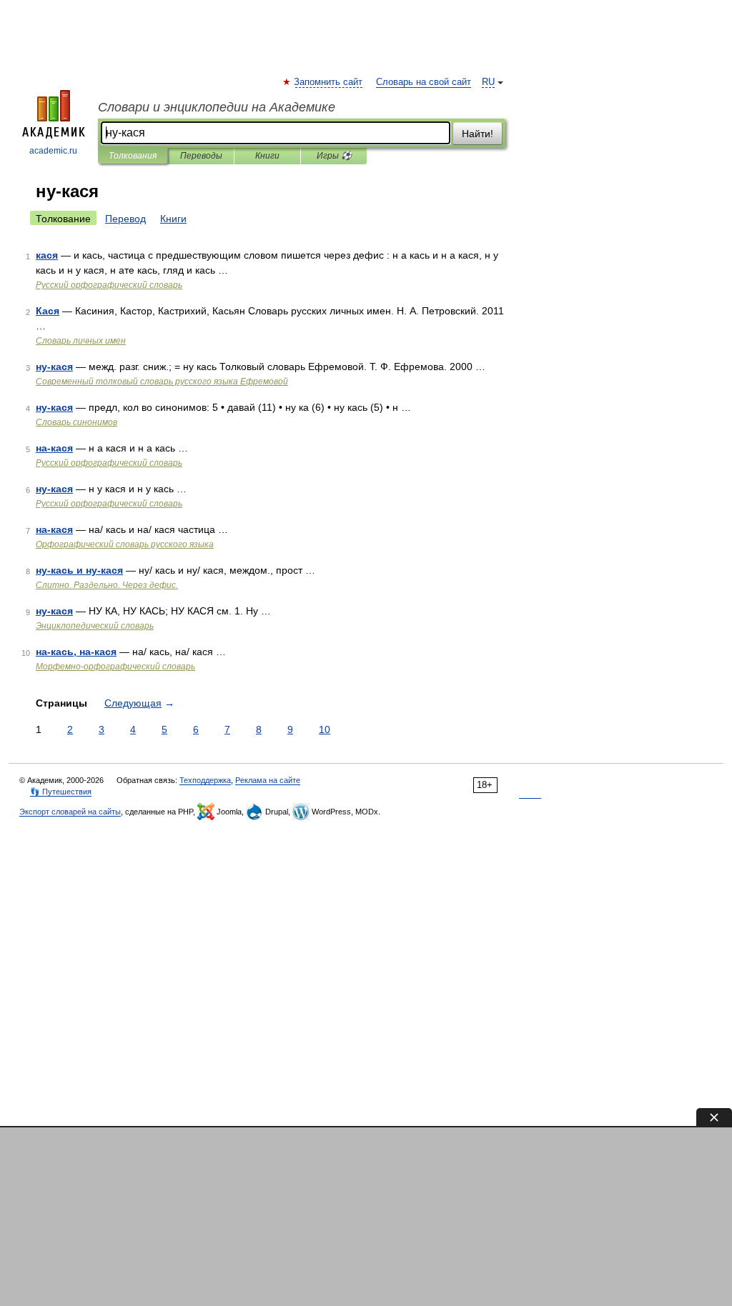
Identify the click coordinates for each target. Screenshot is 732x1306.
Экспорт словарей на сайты (70, 811)
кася (47, 255)
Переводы (201, 156)
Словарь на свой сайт (423, 82)
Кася (47, 310)
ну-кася (54, 366)
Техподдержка (205, 780)
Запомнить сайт (328, 82)
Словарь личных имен (81, 341)
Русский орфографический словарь (109, 285)
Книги (267, 156)
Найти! (477, 133)
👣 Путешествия (61, 791)
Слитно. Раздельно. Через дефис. (107, 585)
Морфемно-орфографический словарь (115, 667)
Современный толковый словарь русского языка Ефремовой (162, 382)
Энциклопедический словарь (95, 626)
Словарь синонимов (76, 422)
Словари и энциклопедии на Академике (216, 107)
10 (324, 729)
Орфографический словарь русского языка (125, 544)
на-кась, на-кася (76, 651)
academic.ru (53, 151)
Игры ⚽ (334, 156)
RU (488, 82)
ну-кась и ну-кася (79, 570)
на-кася (54, 448)
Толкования (133, 156)
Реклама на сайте (267, 780)
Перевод (125, 218)
